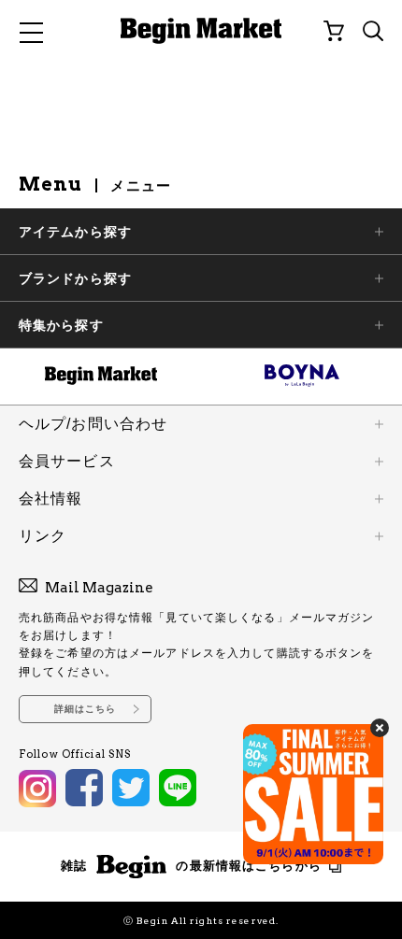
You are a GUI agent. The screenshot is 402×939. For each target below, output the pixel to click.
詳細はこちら (85, 709)
